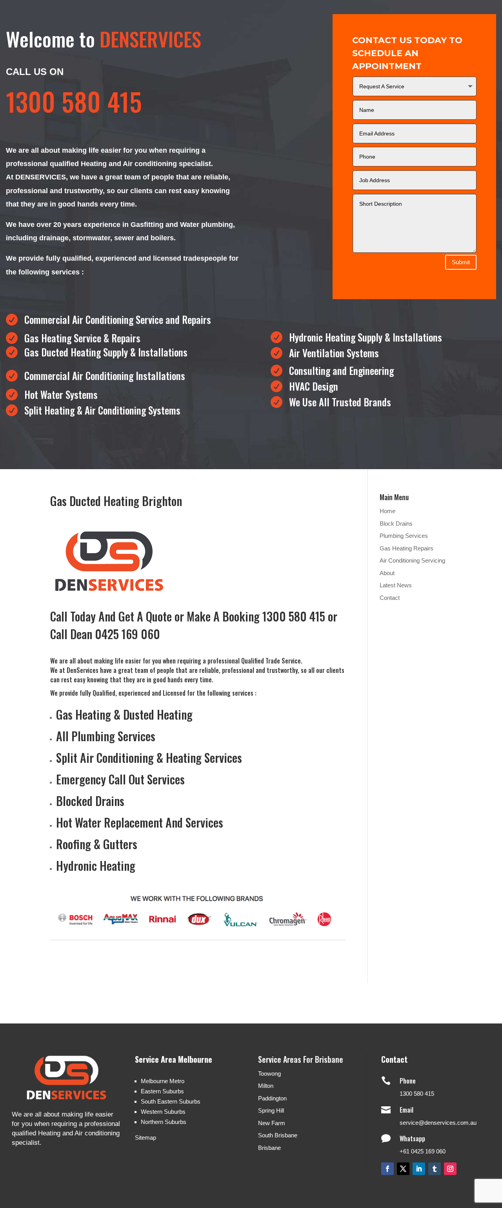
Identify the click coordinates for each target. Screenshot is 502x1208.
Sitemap (145, 1137)
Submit (461, 262)
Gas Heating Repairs (406, 548)
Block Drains (396, 523)
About (387, 573)
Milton (265, 1085)
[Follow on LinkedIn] (419, 1168)
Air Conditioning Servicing (412, 560)
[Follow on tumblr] (434, 1168)
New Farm (271, 1123)
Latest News (396, 585)
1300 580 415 (417, 1093)
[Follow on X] (403, 1168)
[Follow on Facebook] (387, 1168)
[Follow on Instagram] (450, 1168)
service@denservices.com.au (438, 1122)
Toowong (269, 1073)
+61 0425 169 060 (423, 1151)
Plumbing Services (404, 535)
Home (387, 511)
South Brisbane (277, 1135)
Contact (390, 597)
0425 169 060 (127, 634)
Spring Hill (271, 1110)
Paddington (272, 1098)
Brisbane (269, 1147)
